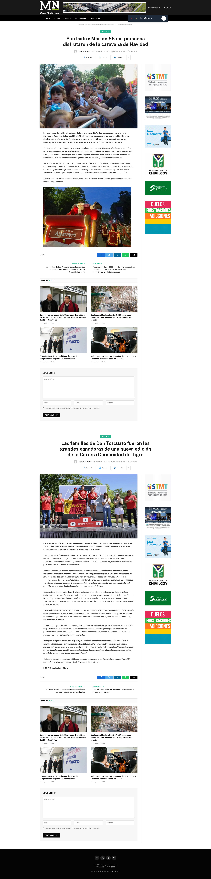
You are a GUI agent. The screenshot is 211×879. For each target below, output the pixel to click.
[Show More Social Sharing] (128, 57)
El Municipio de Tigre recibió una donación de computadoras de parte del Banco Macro (59, 357)
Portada (81, 24)
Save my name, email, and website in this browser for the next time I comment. (72, 408)
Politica (57, 18)
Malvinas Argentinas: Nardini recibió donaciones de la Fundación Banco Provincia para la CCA (113, 357)
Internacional (80, 18)
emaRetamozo (114, 871)
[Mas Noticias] (49, 7)
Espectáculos (95, 18)
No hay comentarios (119, 51)
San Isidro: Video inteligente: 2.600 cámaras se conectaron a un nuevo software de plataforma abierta (111, 317)
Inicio (48, 18)
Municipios (106, 31)
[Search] (170, 18)
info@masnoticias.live (110, 865)
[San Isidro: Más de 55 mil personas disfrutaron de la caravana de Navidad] (88, 96)
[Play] (163, 18)
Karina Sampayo (85, 51)
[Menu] (41, 18)
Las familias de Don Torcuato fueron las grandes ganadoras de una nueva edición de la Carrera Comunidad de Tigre (65, 269)
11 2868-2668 (110, 867)
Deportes (68, 18)
